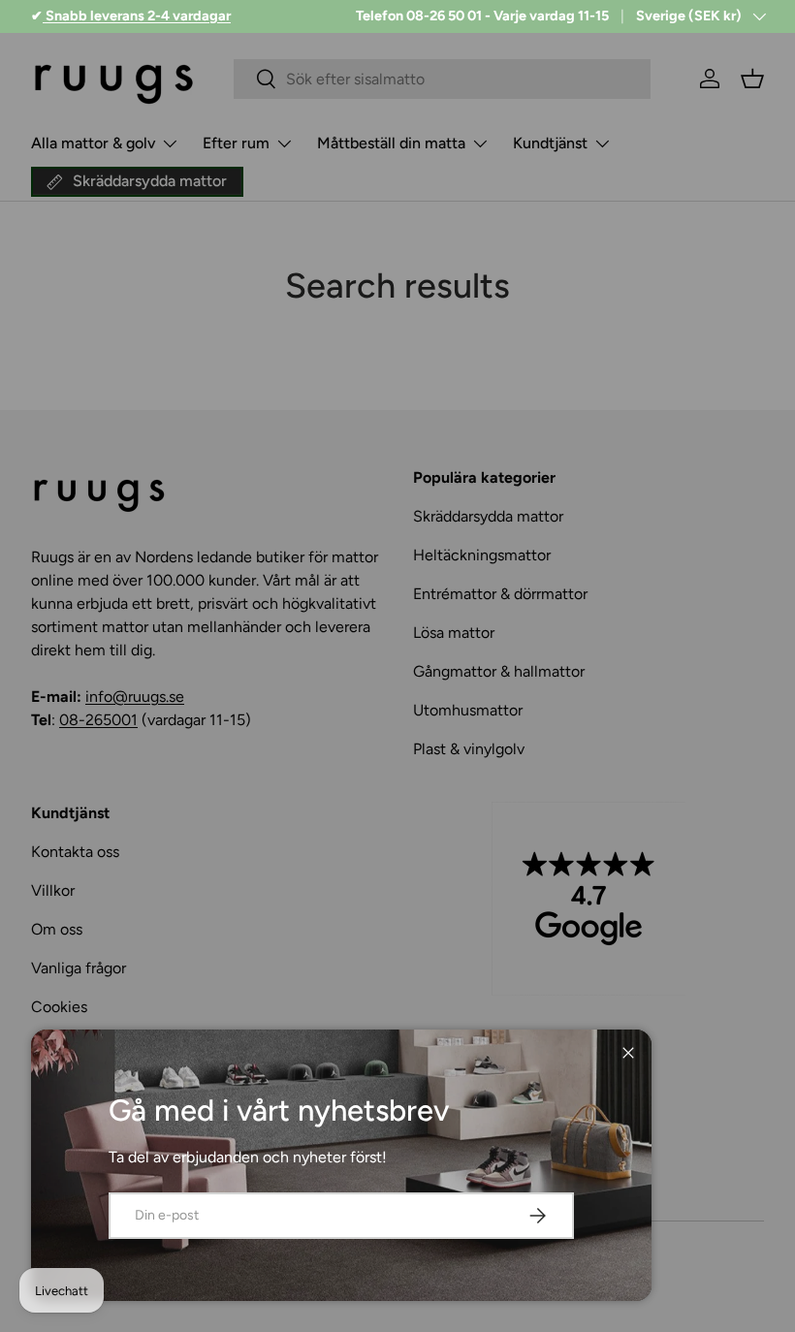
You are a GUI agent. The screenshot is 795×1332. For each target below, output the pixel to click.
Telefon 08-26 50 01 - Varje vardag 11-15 (482, 15)
